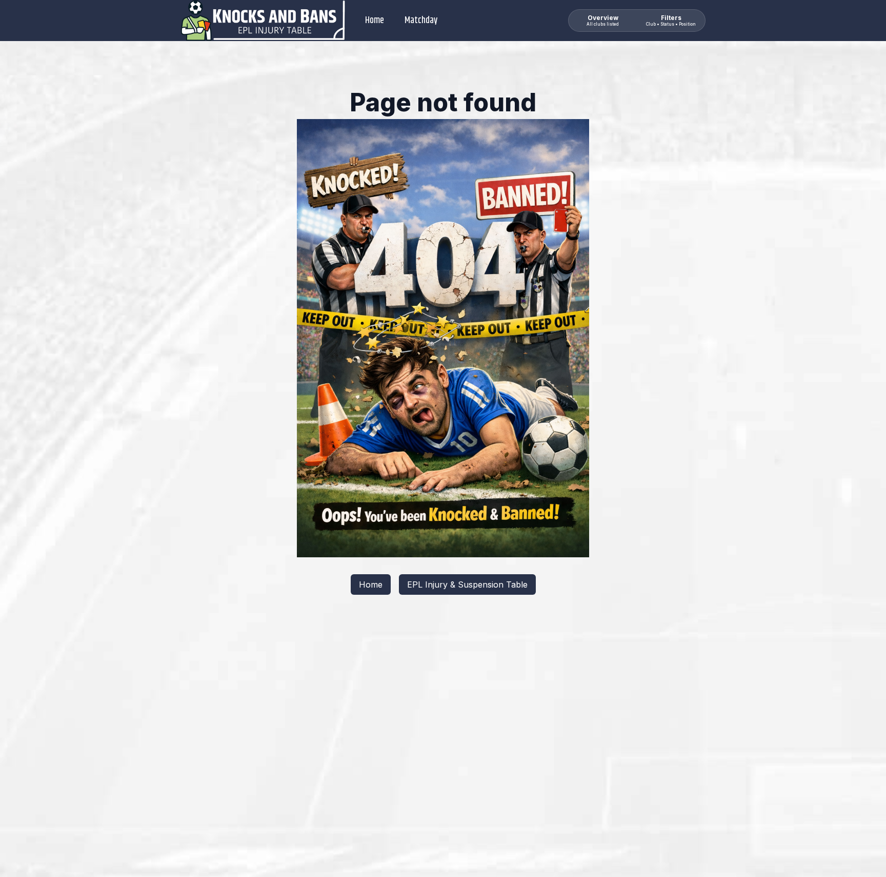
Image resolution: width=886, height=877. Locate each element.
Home (374, 20)
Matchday (421, 20)
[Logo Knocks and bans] (263, 20)
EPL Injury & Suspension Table (467, 584)
